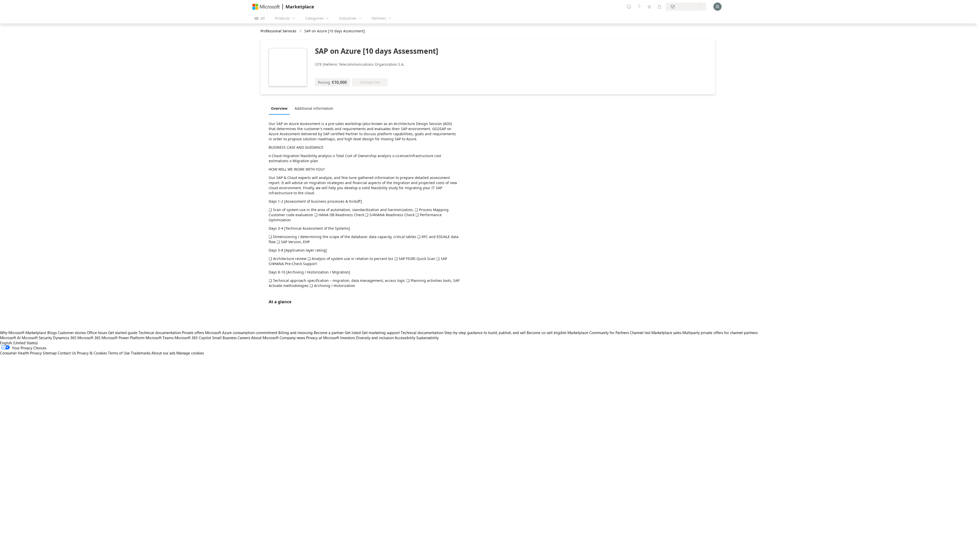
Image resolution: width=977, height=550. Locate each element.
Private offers (193, 332)
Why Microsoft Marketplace (23, 332)
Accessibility (405, 337)
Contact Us (67, 352)
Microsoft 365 (88, 337)
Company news (292, 337)
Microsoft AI (10, 337)
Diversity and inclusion (375, 337)
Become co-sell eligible (546, 332)
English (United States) (19, 342)
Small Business (224, 337)
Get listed (353, 332)
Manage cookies (190, 352)
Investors (347, 337)
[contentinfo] (301, 31)
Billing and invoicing (295, 332)
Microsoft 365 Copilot (193, 337)
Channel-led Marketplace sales (655, 332)
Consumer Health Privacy (21, 352)
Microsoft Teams (160, 337)
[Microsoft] (266, 7)
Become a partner (329, 332)
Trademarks (140, 352)
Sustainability (427, 337)
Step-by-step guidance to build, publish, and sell (485, 332)
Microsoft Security (37, 337)
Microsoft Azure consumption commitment (241, 332)
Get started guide (122, 332)
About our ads (163, 352)
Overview (279, 108)
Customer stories (72, 332)
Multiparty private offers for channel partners (720, 332)
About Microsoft (265, 337)
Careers (244, 337)
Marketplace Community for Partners (598, 332)
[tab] (280, 108)
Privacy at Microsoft (322, 337)
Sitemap (50, 352)
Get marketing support (381, 332)
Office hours (97, 332)
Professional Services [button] (278, 31)
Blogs (52, 332)
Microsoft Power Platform (123, 337)
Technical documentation (159, 332)
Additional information (314, 108)
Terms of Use (119, 352)
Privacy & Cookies (92, 352)
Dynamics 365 (64, 337)
